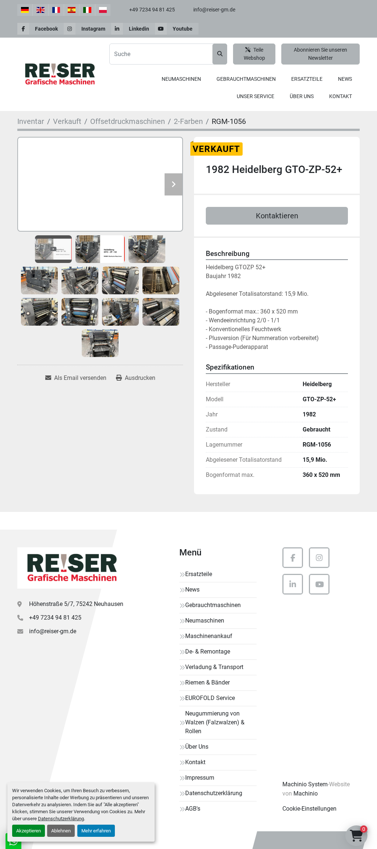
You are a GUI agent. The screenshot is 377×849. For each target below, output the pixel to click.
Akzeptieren (28, 831)
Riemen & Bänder (207, 682)
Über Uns (302, 96)
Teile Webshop (254, 54)
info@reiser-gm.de (214, 10)
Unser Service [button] (255, 96)
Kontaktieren (277, 215)
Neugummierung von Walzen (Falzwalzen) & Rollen (214, 722)
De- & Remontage (207, 651)
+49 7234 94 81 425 (152, 10)
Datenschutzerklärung (61, 818)
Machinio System (305, 784)
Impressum (199, 777)
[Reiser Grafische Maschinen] (70, 567)
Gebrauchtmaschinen (246, 79)
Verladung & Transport (214, 666)
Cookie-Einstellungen (309, 808)
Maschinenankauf (208, 636)
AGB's (192, 808)
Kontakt (340, 96)
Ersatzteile (307, 79)
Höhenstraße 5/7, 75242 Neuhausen (76, 603)
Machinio (305, 793)
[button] (181, 79)
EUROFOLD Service (210, 697)
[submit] (219, 54)
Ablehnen (61, 831)
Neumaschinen (181, 79)
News (345, 79)
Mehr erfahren (96, 831)
